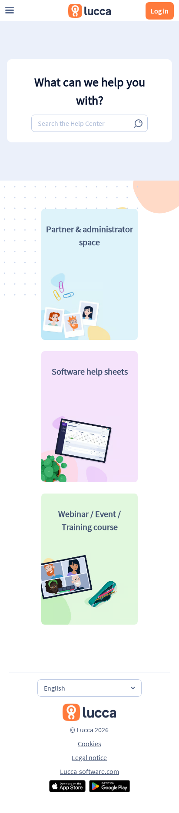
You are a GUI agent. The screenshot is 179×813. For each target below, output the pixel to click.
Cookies (89, 743)
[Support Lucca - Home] (89, 11)
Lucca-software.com (89, 771)
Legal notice (89, 757)
